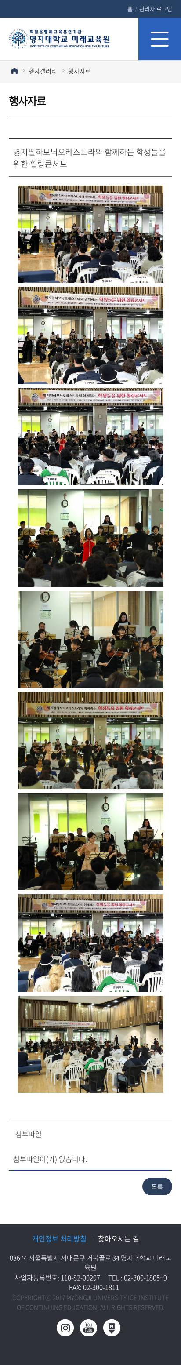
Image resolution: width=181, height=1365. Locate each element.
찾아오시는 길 (118, 1238)
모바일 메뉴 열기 (159, 39)
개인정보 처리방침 (59, 1238)
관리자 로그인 (155, 8)
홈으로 (14, 70)
